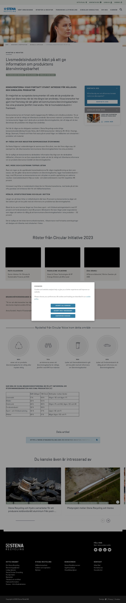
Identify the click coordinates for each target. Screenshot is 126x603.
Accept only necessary (63, 310)
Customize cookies (63, 316)
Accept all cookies (63, 305)
